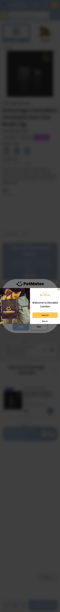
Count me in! (44, 315)
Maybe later (45, 321)
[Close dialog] (58, 289)
